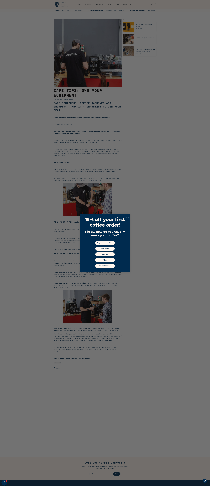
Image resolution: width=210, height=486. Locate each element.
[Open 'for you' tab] (205, 481)
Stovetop (105, 249)
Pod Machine (105, 266)
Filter (105, 260)
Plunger (105, 254)
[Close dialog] (127, 216)
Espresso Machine (105, 243)
